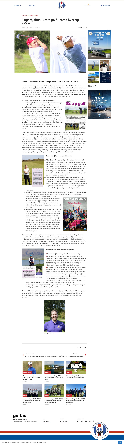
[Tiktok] (93, 421)
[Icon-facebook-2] (78, 421)
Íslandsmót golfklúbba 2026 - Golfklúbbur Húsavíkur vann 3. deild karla (76, 400)
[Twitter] (82, 421)
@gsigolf (93, 86)
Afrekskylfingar (27, 372)
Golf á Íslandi (28, 15)
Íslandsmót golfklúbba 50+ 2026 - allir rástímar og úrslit (75, 376)
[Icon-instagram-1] (86, 421)
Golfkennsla (35, 15)
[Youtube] (89, 421)
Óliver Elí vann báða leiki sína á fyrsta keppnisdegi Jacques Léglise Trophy (32, 377)
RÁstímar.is (32, 5)
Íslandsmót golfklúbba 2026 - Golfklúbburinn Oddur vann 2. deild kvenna (32, 400)
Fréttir (23, 15)
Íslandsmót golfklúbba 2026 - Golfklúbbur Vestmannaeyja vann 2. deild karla (54, 400)
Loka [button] (120, 442)
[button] (93, 65)
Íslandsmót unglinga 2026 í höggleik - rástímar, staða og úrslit (53, 377)
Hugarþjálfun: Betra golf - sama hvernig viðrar (50, 21)
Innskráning (106, 5)
